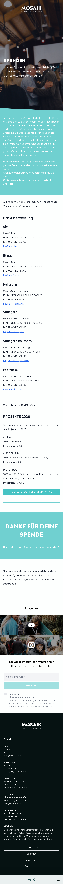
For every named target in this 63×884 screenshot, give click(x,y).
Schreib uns (31, 847)
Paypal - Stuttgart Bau (16, 360)
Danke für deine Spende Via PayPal (31, 492)
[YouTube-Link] (31, 625)
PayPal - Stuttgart (13, 331)
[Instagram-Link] (31, 645)
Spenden (32, 853)
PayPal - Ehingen (12, 275)
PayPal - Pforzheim (13, 389)
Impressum (32, 860)
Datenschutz (33, 700)
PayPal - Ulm (10, 246)
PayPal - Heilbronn (13, 303)
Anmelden (32, 685)
